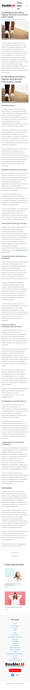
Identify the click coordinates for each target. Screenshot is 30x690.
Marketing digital (15, 647)
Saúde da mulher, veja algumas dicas (12, 584)
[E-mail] (17, 675)
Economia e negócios (15, 637)
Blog (15, 630)
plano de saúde (20, 250)
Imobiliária (15, 641)
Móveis (15, 651)
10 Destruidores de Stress (13, 607)
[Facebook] (12, 675)
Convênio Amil (14, 469)
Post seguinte (15, 556)
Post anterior (15, 552)
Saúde (23, 19)
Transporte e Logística (15, 660)
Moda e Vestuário (15, 649)
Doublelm (19, 5)
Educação (15, 639)
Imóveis (15, 643)
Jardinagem (15, 645)
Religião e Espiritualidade (15, 654)
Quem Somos (15, 626)
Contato (15, 628)
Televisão (15, 658)
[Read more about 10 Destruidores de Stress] (15, 598)
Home (15, 623)
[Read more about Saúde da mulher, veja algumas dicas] (15, 575)
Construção (15, 635)
